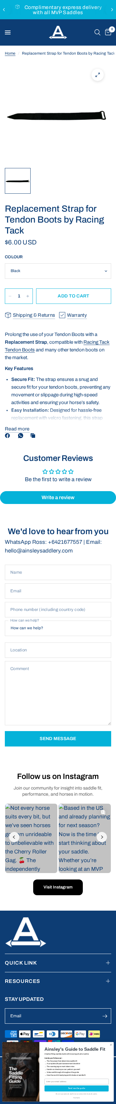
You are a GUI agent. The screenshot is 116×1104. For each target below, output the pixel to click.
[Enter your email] (104, 1016)
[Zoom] (98, 75)
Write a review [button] (58, 497)
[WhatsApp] (22, 435)
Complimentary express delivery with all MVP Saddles (63, 9)
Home (10, 53)
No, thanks (76, 1098)
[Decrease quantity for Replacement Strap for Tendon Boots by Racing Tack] (10, 296)
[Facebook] (9, 435)
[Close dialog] (111, 1045)
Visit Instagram (58, 887)
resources (22, 981)
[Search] (97, 32)
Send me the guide (76, 1089)
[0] (107, 32)
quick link (21, 963)
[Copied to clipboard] (34, 435)
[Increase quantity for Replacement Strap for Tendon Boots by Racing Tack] (28, 296)
